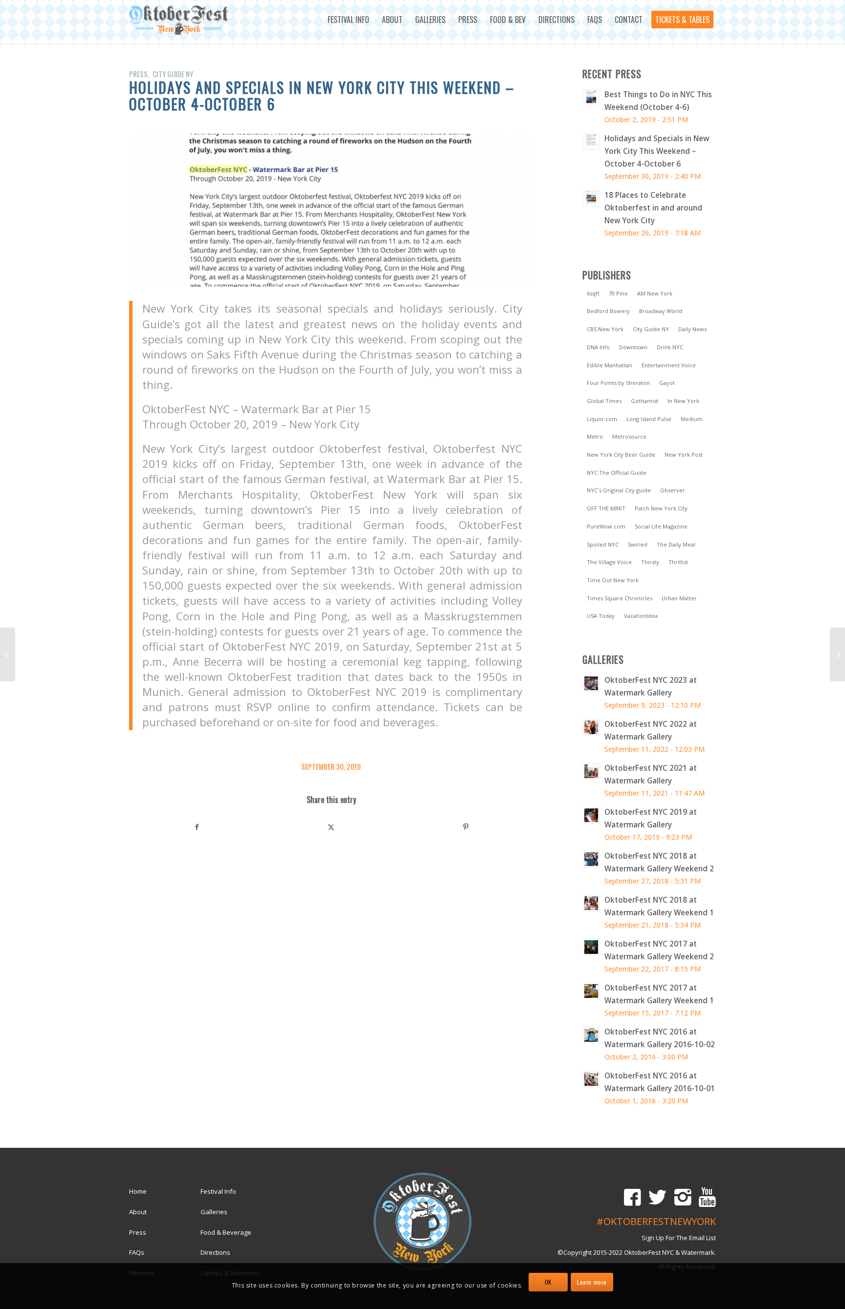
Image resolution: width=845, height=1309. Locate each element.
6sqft (593, 293)
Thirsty (650, 562)
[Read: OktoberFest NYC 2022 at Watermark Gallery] (591, 727)
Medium (692, 418)
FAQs (136, 1252)
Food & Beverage (225, 1232)
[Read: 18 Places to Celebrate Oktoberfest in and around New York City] (591, 198)
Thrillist (678, 562)
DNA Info (598, 347)
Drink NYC (670, 347)
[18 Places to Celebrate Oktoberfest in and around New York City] (7, 654)
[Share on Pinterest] (466, 827)
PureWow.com (606, 526)
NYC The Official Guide (616, 472)
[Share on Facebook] (197, 827)
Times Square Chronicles (619, 598)
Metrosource (629, 436)
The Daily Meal (676, 544)
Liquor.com (602, 418)
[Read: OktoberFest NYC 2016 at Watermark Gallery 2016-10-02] (591, 1035)
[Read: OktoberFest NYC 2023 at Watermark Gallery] (591, 683)
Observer (672, 490)
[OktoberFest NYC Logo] (179, 20)
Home (138, 1191)
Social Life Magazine (661, 526)
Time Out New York (613, 580)
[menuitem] (348, 19)
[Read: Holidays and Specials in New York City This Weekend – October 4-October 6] (591, 141)
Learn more (592, 1282)
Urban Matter (679, 598)
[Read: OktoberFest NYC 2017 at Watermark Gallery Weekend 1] (591, 991)
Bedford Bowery (608, 311)
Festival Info (218, 1191)
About (138, 1211)
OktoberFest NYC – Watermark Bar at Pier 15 (256, 409)
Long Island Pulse (648, 418)
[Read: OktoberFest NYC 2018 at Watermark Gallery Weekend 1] (591, 903)
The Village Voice (609, 562)
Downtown (633, 347)
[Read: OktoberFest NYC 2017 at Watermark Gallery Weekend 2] (591, 947)
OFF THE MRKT (606, 508)
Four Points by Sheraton (618, 382)
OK (548, 1282)
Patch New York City (661, 508)
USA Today (601, 615)
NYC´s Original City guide (619, 490)
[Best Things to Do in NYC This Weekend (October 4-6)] (837, 654)
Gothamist (644, 400)
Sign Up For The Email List (679, 1237)
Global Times (604, 400)
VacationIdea (641, 615)
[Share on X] (332, 827)
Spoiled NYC (603, 544)
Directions (215, 1252)
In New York (683, 400)
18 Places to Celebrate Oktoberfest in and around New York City (653, 207)
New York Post (684, 454)
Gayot (667, 382)
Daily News (692, 329)
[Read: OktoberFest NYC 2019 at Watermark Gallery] (591, 815)
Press (138, 74)
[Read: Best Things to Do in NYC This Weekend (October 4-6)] (591, 97)
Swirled (637, 544)
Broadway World (660, 311)
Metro (595, 436)
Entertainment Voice (669, 365)
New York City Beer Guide (621, 454)
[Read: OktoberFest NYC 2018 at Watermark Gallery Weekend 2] (591, 859)
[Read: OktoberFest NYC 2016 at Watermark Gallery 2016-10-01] (591, 1079)
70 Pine (618, 293)
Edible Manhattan (609, 365)
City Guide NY (173, 74)
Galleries (213, 1211)
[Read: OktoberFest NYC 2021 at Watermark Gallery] (591, 771)
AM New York (654, 293)
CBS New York (605, 329)
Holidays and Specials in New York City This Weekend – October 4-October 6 (656, 151)
